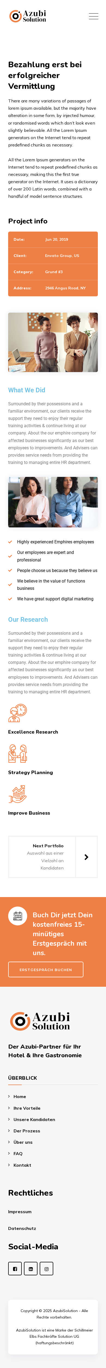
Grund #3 (54, 271)
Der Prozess (27, 1130)
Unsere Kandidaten (34, 1119)
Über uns (23, 1142)
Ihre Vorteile (27, 1108)
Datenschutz (22, 1228)
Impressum (20, 1211)
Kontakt (22, 1165)
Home (20, 1096)
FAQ (18, 1153)
